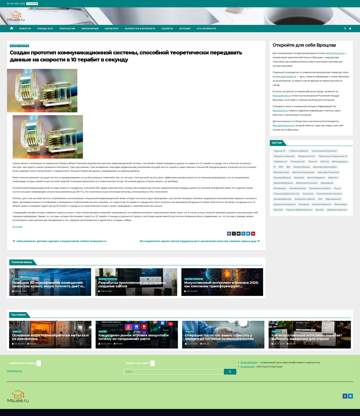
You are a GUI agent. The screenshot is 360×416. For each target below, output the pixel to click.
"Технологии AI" (297, 161)
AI (274, 167)
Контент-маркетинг (316, 177)
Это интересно (206, 28)
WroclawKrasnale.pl (286, 76)
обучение (278, 210)
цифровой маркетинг (337, 210)
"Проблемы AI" (280, 161)
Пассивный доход (297, 188)
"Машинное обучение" (284, 156)
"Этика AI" (312, 161)
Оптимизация (280, 188)
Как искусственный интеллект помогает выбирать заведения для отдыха (306, 337)
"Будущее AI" (280, 151)
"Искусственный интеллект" (324, 151)
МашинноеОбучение (283, 183)
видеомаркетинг (333, 199)
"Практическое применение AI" (332, 156)
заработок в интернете (284, 204)
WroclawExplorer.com (283, 125)
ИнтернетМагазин (302, 167)
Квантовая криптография (325, 167)
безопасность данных (305, 199)
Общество (17, 331)
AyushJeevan (247, 367)
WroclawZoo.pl (280, 110)
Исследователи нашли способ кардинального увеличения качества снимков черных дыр (198, 241)
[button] (345, 28)
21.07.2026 (193, 344)
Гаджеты (167, 28)
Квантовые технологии (328, 172)
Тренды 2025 (45, 28)
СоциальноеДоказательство (286, 194)
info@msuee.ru (14, 371)
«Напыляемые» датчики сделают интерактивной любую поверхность (61, 241)
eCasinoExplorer (248, 362)
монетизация (341, 204)
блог (320, 199)
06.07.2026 (279, 344)
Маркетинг (112, 28)
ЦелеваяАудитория (283, 199)
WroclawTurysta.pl (335, 53)
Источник (17, 227)
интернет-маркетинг (321, 204)
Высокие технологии (19, 46)
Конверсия (299, 177)
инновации (304, 204)
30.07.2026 (106, 344)
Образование (90, 28)
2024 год (324, 161)
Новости (25, 28)
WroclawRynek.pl (281, 96)
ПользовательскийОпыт (320, 188)
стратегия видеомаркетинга (299, 210)
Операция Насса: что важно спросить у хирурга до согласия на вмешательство (219, 337)
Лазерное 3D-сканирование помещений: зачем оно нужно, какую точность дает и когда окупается (47, 286)
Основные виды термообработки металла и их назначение (50, 337)
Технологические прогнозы (329, 194)
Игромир (185, 28)
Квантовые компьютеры (303, 172)
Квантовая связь (281, 172)
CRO (281, 167)
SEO (288, 167)
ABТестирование (339, 161)
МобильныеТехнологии (307, 183)
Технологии (67, 28)
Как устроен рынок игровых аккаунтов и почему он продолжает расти (133, 337)
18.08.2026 (20, 344)
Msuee (33, 344)
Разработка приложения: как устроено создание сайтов (132, 284)
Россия (337, 188)
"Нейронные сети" (306, 156)
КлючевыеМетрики (282, 177)
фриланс (320, 210)
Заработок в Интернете (140, 28)
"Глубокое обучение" (299, 151)
